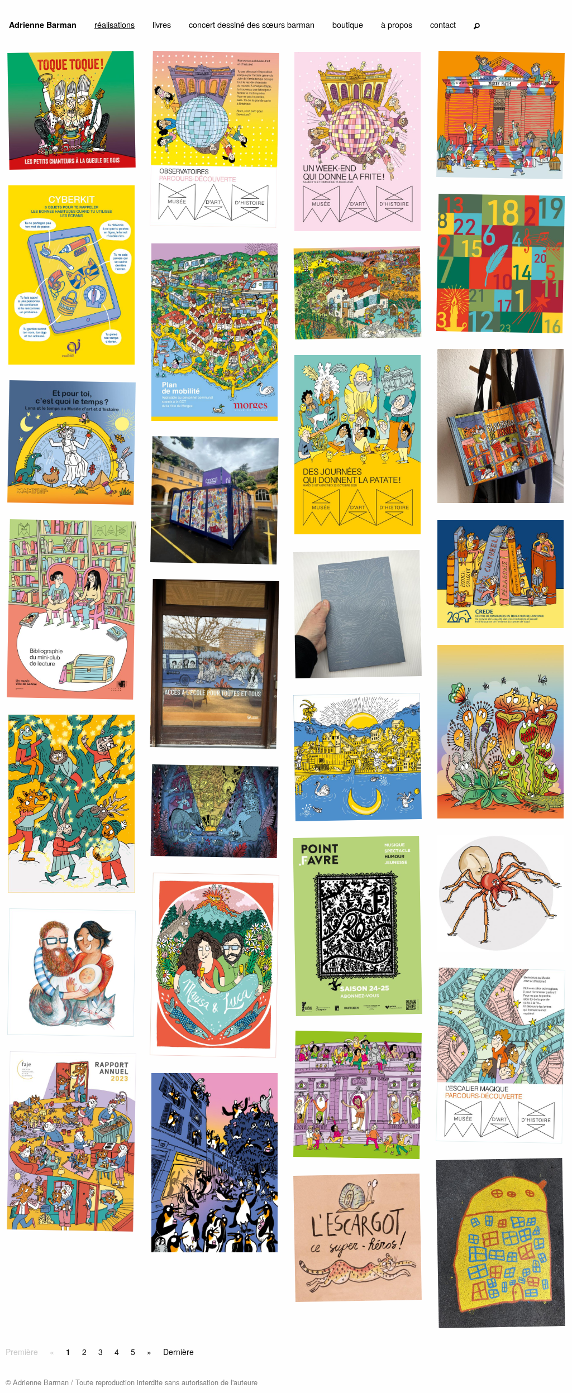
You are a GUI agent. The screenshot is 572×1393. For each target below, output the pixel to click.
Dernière (178, 1351)
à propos (396, 24)
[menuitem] (42, 26)
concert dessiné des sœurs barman (251, 24)
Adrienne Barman (43, 24)
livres (161, 24)
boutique (347, 24)
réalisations (114, 24)
